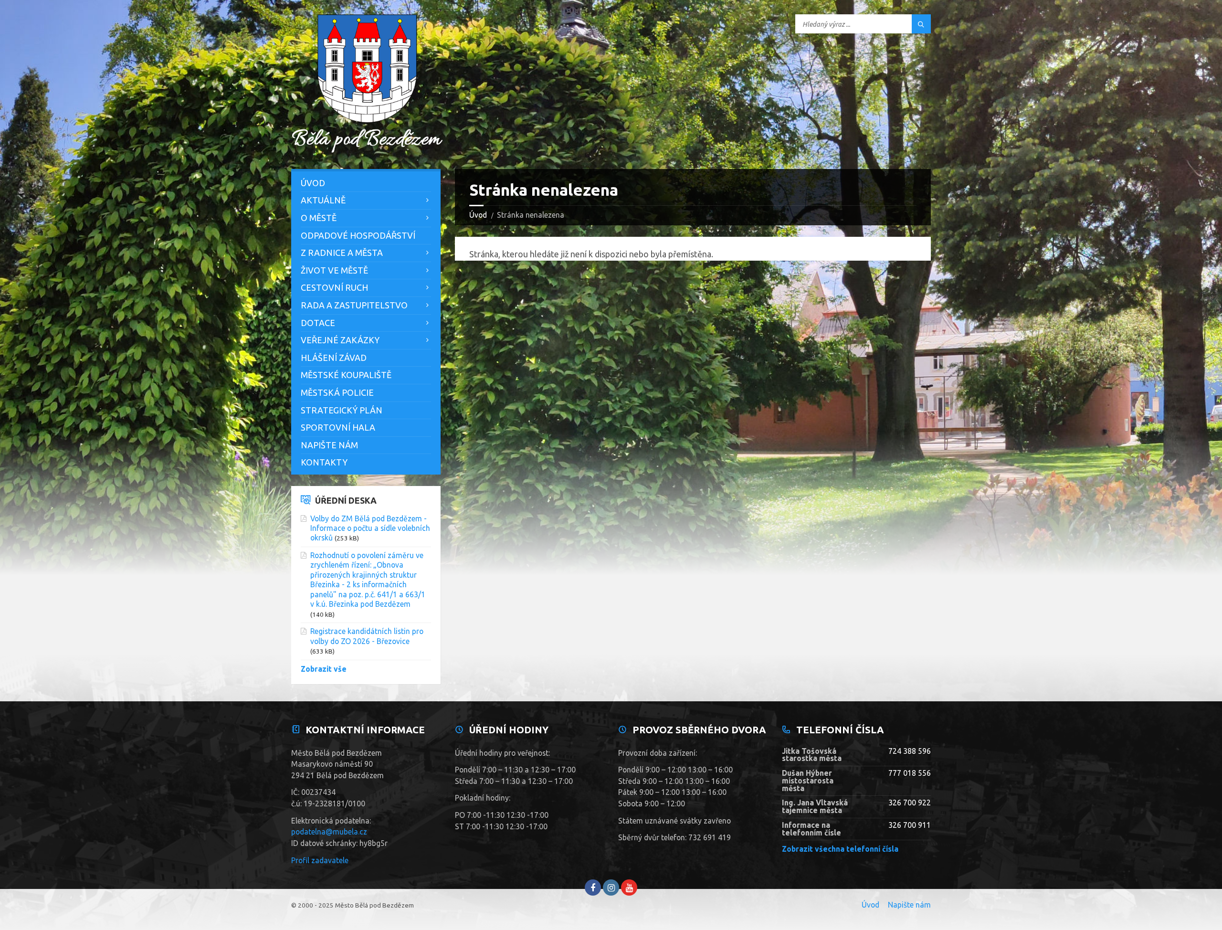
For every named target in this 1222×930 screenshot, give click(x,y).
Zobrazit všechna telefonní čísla (840, 849)
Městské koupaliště (346, 375)
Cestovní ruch (334, 287)
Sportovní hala (338, 427)
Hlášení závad (334, 357)
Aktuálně (323, 200)
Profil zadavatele (319, 860)
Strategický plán (341, 410)
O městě (319, 217)
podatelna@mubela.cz (329, 831)
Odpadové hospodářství (358, 235)
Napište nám (329, 445)
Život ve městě (334, 270)
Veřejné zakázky (340, 340)
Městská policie (337, 392)
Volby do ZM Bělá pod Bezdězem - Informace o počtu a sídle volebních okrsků (370, 528)
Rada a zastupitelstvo (354, 305)
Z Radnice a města (342, 252)
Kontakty (324, 462)
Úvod (478, 215)
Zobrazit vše (324, 669)
